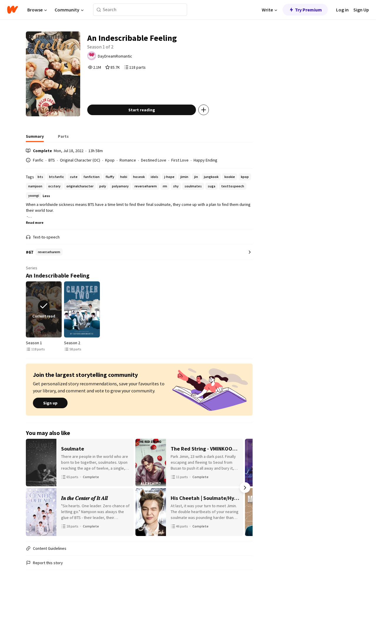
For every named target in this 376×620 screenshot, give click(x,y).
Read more (34, 222)
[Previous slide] (27, 309)
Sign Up (361, 10)
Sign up (50, 403)
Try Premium (308, 10)
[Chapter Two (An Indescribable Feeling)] (82, 309)
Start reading (141, 109)
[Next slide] (251, 309)
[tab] (35, 138)
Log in (342, 10)
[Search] (99, 9)
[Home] (12, 10)
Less (46, 196)
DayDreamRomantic (115, 56)
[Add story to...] (203, 110)
